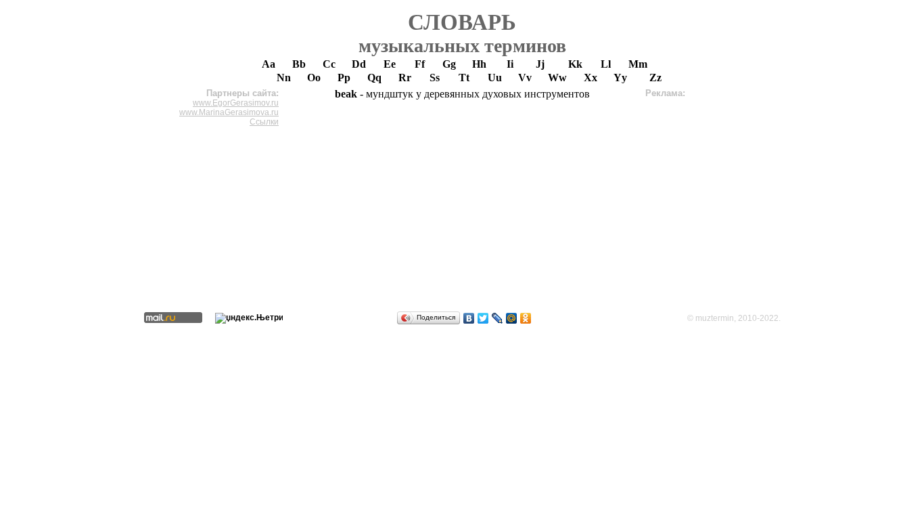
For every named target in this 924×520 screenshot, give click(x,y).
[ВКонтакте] (469, 318)
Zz (655, 77)
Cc (329, 64)
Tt (464, 77)
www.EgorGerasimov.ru (236, 103)
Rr (404, 77)
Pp (344, 77)
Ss (435, 77)
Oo (314, 77)
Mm (637, 64)
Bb (299, 64)
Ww (557, 77)
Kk (575, 64)
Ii (510, 64)
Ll (606, 64)
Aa (268, 64)
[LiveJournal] (497, 318)
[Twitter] (483, 318)
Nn (284, 77)
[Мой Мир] (512, 318)
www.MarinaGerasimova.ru (229, 112)
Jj (540, 64)
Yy (620, 77)
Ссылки (264, 122)
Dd (359, 64)
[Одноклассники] (526, 318)
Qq (374, 77)
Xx (590, 77)
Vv (525, 77)
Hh (479, 64)
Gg (449, 64)
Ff (420, 64)
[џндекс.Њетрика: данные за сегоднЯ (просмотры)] (249, 318)
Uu (495, 77)
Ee (390, 64)
